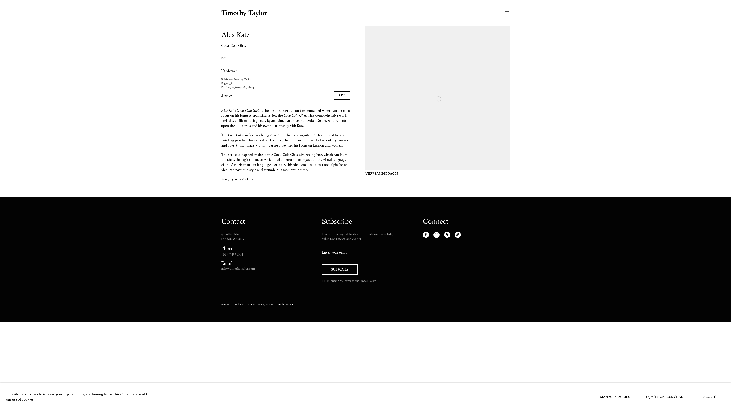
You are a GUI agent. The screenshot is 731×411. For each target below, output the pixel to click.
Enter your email (334, 252)
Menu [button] (507, 13)
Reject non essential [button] (664, 397)
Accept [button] (709, 397)
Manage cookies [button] (615, 397)
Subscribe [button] (339, 269)
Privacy (225, 304)
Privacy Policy (367, 281)
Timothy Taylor (244, 13)
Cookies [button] (238, 304)
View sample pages (382, 173)
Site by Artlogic (285, 304)
